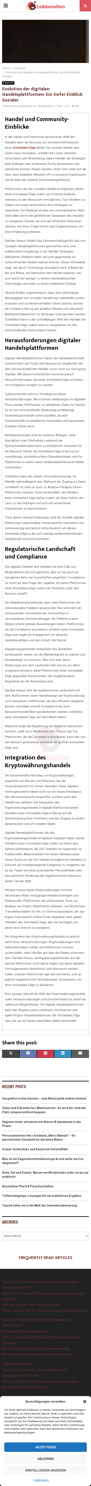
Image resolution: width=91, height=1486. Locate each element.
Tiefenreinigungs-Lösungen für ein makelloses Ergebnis (41, 1195)
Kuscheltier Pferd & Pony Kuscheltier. (28, 1186)
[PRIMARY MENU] (5, 5)
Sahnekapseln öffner (16, 1287)
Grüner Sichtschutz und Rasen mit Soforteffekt (35, 1149)
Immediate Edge (24, 148)
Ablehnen (45, 1459)
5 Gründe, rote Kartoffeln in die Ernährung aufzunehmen (39, 1282)
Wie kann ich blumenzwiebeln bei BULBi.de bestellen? (37, 1354)
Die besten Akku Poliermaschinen (24, 1387)
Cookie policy (41, 1480)
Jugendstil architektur (16, 1364)
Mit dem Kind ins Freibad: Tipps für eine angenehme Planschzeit (44, 1310)
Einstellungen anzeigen (45, 1470)
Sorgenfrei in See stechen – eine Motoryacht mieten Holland (44, 1098)
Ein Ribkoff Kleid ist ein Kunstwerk (24, 1331)
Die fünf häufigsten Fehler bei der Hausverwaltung (35, 1348)
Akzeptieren (45, 1447)
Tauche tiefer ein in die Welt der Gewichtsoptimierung (39, 1205)
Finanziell (8, 83)
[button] (85, 1401)
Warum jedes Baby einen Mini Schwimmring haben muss (40, 1381)
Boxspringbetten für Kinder (20, 1375)
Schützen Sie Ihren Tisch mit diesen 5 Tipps (31, 1305)
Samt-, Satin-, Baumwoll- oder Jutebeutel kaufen (35, 1370)
